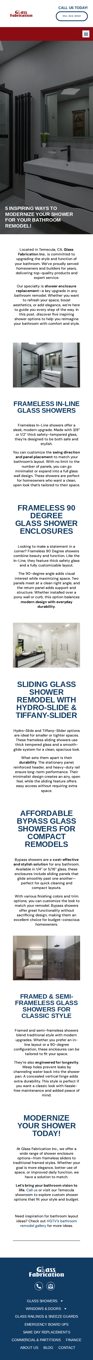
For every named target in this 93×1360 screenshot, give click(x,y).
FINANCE (73, 1340)
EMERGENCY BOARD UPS (46, 1324)
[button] (85, 33)
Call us (31, 1190)
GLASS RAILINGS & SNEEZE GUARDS (46, 1316)
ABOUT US (29, 1348)
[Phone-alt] (39, 1286)
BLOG (48, 1348)
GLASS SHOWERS (42, 1301)
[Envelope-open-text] (51, 1286)
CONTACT (66, 1348)
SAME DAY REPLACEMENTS (46, 1332)
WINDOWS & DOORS (43, 1309)
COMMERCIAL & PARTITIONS (36, 1340)
